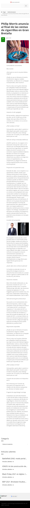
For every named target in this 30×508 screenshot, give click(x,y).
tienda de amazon (12, 12)
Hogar (4, 12)
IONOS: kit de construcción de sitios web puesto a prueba (14, 467)
